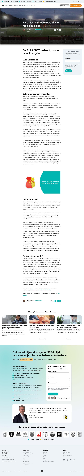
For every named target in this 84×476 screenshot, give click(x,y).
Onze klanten (23, 5)
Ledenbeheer (26, 455)
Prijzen (16, 5)
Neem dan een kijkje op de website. (41, 290)
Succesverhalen (38, 29)
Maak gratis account (64, 5)
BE (80, 1)
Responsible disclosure (48, 461)
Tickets (24, 458)
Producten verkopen (27, 460)
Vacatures (45, 453)
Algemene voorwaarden (7, 471)
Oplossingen (8, 5)
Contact (65, 457)
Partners (45, 455)
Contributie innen (27, 452)
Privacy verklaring (18, 471)
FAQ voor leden (66, 452)
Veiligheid (45, 460)
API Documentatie (67, 455)
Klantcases (45, 457)
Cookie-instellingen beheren (75, 471)
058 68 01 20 (8, 458)
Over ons (31, 5)
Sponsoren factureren (28, 463)
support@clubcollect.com (8, 459)
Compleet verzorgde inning (29, 453)
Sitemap (25, 471)
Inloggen (75, 1)
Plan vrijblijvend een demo (75, 5)
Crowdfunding (26, 461)
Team (44, 458)
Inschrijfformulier (26, 464)
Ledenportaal (26, 457)
